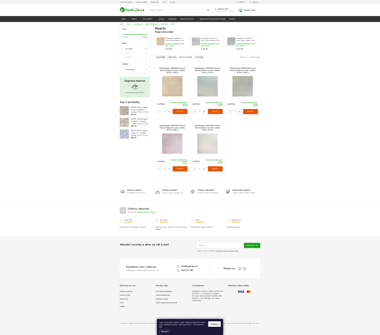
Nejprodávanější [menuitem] (185, 57)
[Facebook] (239, 268)
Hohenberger (136, 69)
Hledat (208, 10)
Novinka (136, 57)
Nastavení (165, 331)
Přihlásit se (252, 245)
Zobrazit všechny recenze (146, 212)
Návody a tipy (154, 2)
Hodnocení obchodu (126, 2)
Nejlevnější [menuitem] (160, 57)
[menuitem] (125, 19)
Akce (136, 53)
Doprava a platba (141, 2)
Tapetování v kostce (162, 299)
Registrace (255, 2)
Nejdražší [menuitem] (172, 57)
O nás (164, 2)
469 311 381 (223, 9)
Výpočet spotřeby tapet (163, 295)
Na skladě (136, 49)
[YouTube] (244, 268)
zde (160, 327)
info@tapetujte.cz (189, 266)
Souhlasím (214, 324)
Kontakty (172, 2)
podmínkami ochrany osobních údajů (226, 251)
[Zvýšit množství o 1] (169, 111)
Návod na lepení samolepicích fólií (166, 302)
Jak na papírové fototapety (164, 291)
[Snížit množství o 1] (160, 111)
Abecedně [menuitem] (199, 57)
